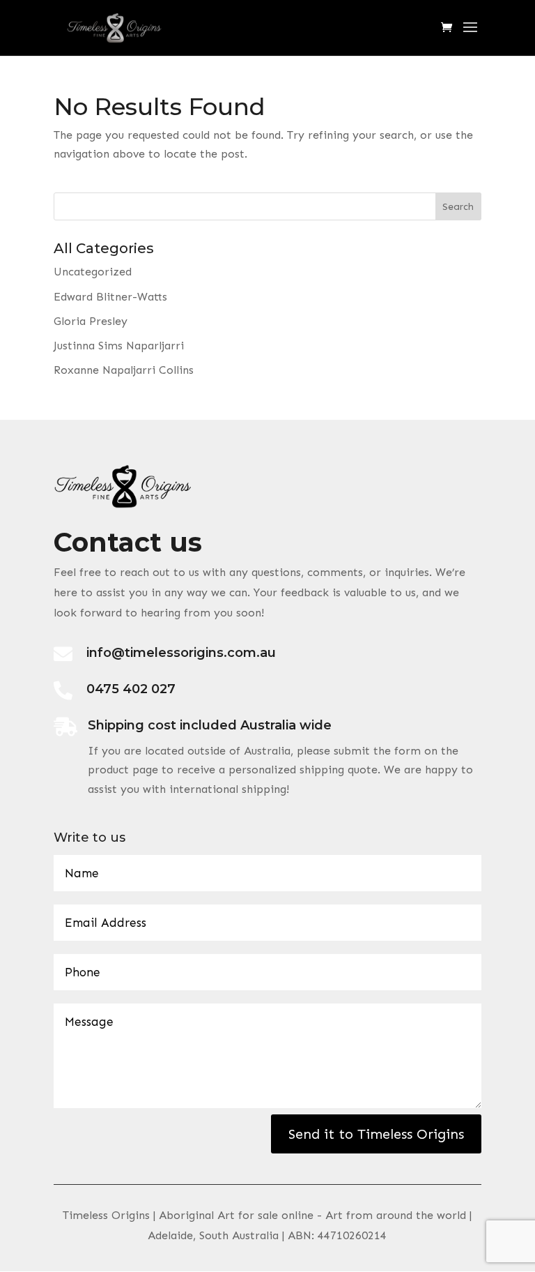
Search (458, 207)
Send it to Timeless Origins (376, 1134)
